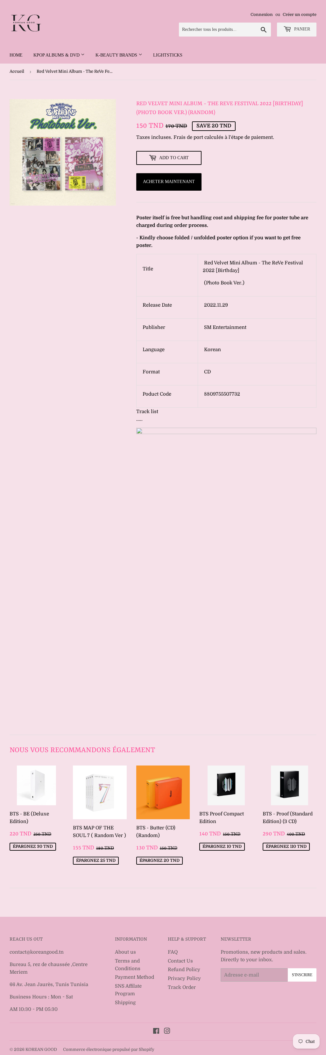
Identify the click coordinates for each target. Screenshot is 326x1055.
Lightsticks (167, 55)
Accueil (17, 71)
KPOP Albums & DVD (57, 55)
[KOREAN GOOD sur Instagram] (167, 1032)
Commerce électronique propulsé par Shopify (108, 1049)
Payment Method (134, 977)
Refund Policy (184, 969)
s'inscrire (302, 975)
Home (16, 55)
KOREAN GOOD (41, 1049)
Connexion (262, 14)
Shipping (125, 1002)
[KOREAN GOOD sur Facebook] (156, 1032)
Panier (301, 29)
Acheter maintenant (169, 181)
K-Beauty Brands (117, 55)
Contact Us (180, 961)
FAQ (173, 952)
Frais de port (188, 137)
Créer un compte (299, 14)
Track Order (182, 987)
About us (125, 952)
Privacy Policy (184, 978)
